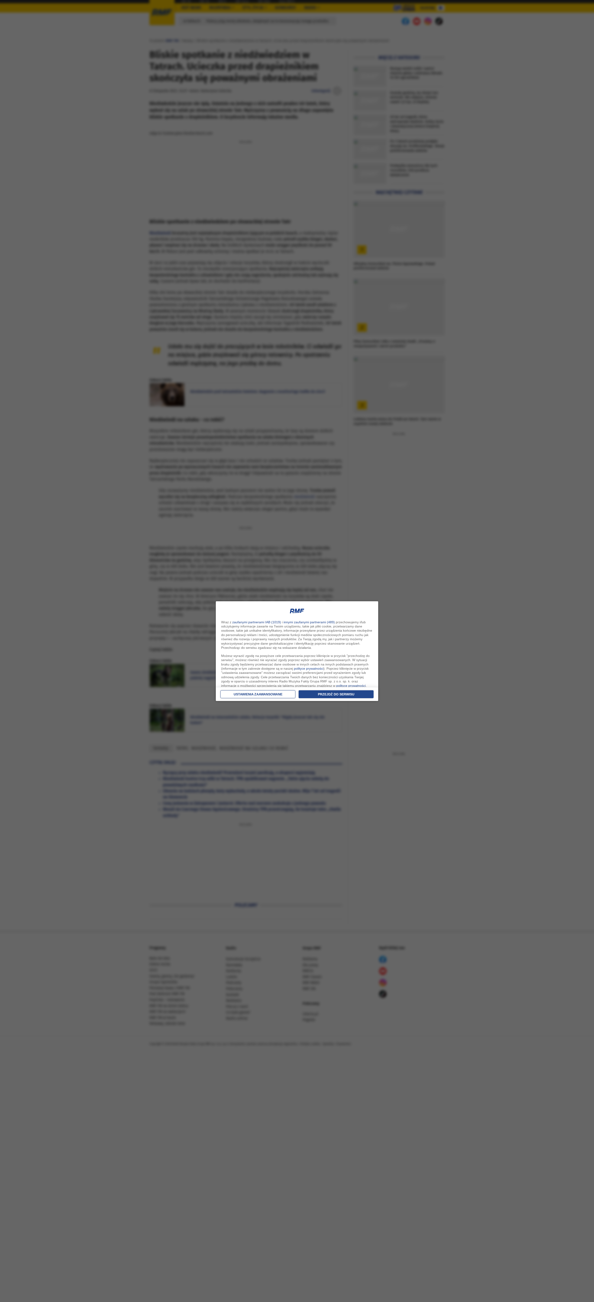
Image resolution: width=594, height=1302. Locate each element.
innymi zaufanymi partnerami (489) (309, 622)
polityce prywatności (308, 668)
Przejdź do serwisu (336, 694)
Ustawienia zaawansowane (258, 694)
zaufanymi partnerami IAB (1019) (256, 622)
